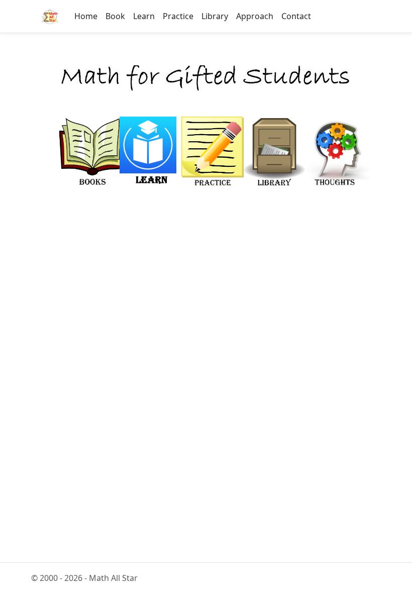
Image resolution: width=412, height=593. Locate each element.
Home (85, 16)
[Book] (92, 153)
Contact (296, 16)
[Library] (274, 153)
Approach (254, 16)
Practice (178, 16)
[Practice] (213, 153)
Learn (144, 16)
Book (115, 16)
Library (214, 16)
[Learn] (148, 153)
